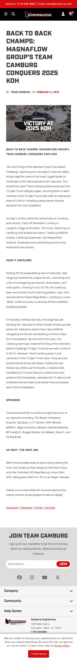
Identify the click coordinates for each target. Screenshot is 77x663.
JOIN (63, 564)
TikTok (38, 507)
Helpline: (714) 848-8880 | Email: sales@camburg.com (38, 4)
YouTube (50, 507)
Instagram (12, 507)
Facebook (26, 507)
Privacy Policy (62, 645)
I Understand (38, 654)
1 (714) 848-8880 (39, 631)
